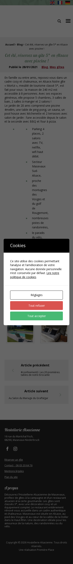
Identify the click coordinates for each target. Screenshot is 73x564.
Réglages (37, 295)
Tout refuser (36, 305)
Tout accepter (36, 316)
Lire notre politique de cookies (34, 275)
